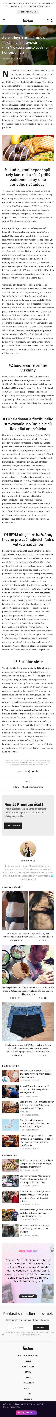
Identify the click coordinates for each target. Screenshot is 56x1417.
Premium (28, 1399)
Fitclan (28, 1361)
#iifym (16, 786)
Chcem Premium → (26, 1413)
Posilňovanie (28, 1366)
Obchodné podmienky (28, 1355)
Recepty (28, 1388)
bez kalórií (45, 592)
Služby (28, 1393)
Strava (28, 1372)
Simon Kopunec (28, 861)
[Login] (47, 20)
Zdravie (28, 1377)
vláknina (17, 380)
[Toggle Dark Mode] (52, 20)
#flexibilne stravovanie (32, 786)
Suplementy (28, 1383)
